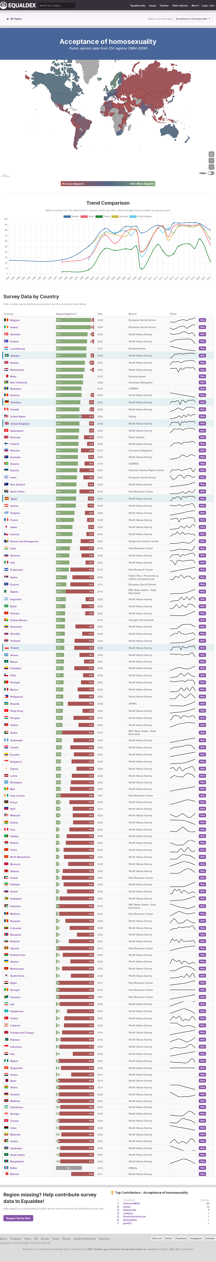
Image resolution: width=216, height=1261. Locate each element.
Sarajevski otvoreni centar (144, 541)
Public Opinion (180, 5)
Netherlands (17, 369)
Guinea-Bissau (18, 620)
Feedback (15, 1238)
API (36, 1238)
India (13, 548)
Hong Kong (16, 710)
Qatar (13, 1080)
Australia (15, 457)
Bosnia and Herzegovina (24, 541)
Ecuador (15, 754)
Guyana (14, 463)
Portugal (15, 682)
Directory (104, 1238)
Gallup (132, 416)
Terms (55, 1238)
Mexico (14, 689)
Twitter (168, 1238)
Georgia (14, 1113)
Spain (14, 498)
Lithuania (15, 928)
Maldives (15, 1101)
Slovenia (15, 555)
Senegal (14, 990)
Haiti (12, 808)
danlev (127, 1206)
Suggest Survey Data (18, 1218)
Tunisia (14, 1120)
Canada (14, 409)
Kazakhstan (17, 1011)
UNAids (133, 1168)
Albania (14, 871)
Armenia (15, 1094)
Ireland (14, 327)
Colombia (15, 668)
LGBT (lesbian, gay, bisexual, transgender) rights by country (121, 1249)
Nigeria (14, 1061)
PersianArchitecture (134, 1216)
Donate (45, 1238)
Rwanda (14, 703)
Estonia (14, 470)
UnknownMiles (131, 1203)
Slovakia (15, 633)
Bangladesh (17, 1161)
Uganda (14, 948)
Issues (152, 5)
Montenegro (17, 968)
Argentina (15, 599)
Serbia (13, 577)
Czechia (14, 534)
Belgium (15, 320)
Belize (13, 1168)
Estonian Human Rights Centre (146, 470)
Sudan (14, 732)
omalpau (128, 1213)
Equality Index (138, 5)
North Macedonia (20, 857)
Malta (13, 376)
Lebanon (15, 1025)
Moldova (15, 913)
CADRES (133, 388)
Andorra (14, 395)
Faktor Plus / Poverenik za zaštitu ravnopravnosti (143, 577)
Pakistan (15, 1039)
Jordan (14, 1141)
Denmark (15, 334)
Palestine (15, 906)
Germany (16, 402)
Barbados (15, 388)
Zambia (14, 836)
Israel (13, 477)
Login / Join (208, 5)
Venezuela (16, 626)
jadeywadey (130, 1219)
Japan (13, 527)
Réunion (15, 450)
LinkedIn (210, 1238)
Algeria (14, 591)
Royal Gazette (137, 437)
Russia (14, 891)
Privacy (66, 1238)
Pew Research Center (141, 491)
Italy (12, 562)
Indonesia (16, 1046)
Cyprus (14, 768)
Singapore (16, 761)
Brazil (13, 606)
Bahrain (14, 1174)
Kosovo (14, 584)
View (202, 320)
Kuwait (14, 877)
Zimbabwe (16, 898)
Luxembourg (17, 348)
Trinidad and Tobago (22, 1032)
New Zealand (17, 484)
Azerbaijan (16, 1148)
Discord (156, 1238)
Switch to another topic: (160, 18)
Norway (14, 362)
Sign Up (174, 1249)
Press (27, 1238)
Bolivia (14, 822)
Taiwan (14, 725)
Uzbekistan (16, 1107)
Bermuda (15, 437)
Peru (12, 829)
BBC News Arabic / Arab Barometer (142, 591)
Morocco (15, 864)
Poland (15, 648)
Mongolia (15, 934)
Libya (13, 1128)
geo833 (127, 1223)
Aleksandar (129, 1210)
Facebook (181, 1238)
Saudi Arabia (17, 1154)
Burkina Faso (17, 955)
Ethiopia (15, 884)
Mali (12, 789)
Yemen (14, 1074)
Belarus (14, 842)
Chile (13, 675)
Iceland (14, 341)
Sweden (15, 355)
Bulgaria (15, 941)
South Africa (17, 491)
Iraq (12, 1053)
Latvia (13, 775)
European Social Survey (142, 320)
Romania (15, 921)
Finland (14, 444)
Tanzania (15, 997)
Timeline (164, 5)
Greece (14, 655)
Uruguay (15, 513)
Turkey (14, 1018)
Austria (14, 505)
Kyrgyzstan (16, 1068)
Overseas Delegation (141, 382)
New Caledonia (18, 382)
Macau (14, 661)
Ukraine (14, 961)
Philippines (16, 696)
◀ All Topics (14, 18)
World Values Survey (140, 334)
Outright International (141, 620)
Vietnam (14, 613)
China (13, 849)
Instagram (196, 1238)
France (14, 520)
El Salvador (16, 569)
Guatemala (16, 740)
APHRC (133, 703)
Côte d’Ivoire (17, 795)
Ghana (14, 1087)
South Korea (17, 975)
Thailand (15, 640)
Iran (12, 1004)
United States (18, 416)
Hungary (15, 718)
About (3, 1238)
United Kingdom (20, 423)
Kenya (13, 802)
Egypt (13, 982)
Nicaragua (16, 782)
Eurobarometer (137, 348)
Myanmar (15, 1134)
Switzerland (16, 430)
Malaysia (15, 815)
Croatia (14, 747)
